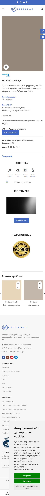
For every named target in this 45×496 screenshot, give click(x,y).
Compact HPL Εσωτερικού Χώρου (14, 405)
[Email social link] (11, 147)
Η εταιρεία (5, 367)
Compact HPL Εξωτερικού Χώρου (14, 409)
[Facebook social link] (17, 2)
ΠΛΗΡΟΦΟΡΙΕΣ (8, 363)
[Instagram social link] (20, 2)
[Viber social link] (19, 147)
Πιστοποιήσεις (7, 387)
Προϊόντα (5, 375)
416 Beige (33, 302)
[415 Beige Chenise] (11, 290)
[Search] (42, 9)
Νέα (3, 383)
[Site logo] (22, 9)
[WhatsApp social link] (16, 147)
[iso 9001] (21, 249)
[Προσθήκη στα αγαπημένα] (18, 287)
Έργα (3, 379)
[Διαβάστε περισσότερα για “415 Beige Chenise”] (18, 283)
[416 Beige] (33, 290)
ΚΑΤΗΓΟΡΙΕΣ (7, 397)
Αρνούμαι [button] (27, 481)
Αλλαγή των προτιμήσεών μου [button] (27, 487)
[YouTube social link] (24, 2)
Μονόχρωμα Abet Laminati (22, 140)
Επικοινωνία (6, 391)
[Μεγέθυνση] (6, 67)
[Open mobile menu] (3, 9)
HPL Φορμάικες (7, 401)
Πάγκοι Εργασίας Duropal (11, 417)
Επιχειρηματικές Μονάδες (11, 371)
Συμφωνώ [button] (27, 476)
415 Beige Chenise (11, 302)
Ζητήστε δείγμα (10, 132)
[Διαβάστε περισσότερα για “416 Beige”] (40, 283)
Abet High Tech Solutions (11, 413)
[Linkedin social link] (27, 2)
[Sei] (21, 205)
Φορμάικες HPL (8, 143)
